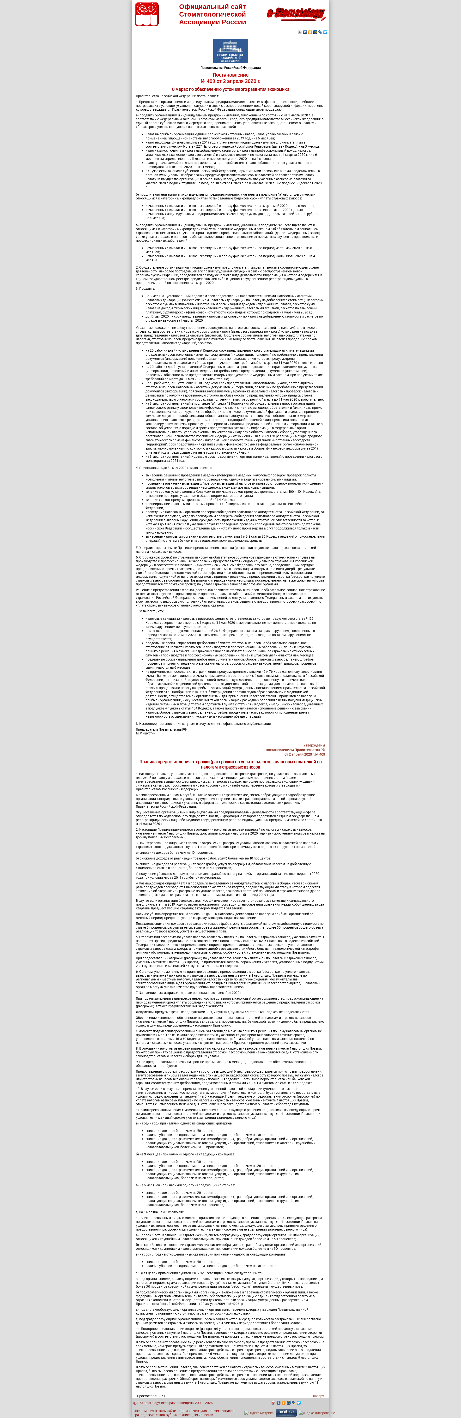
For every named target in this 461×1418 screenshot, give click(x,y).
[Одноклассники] (310, 32)
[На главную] (296, 22)
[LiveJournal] (320, 32)
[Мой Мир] (315, 32)
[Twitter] (325, 32)
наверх (318, 1396)
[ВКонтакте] (305, 32)
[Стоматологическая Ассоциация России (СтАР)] (147, 25)
